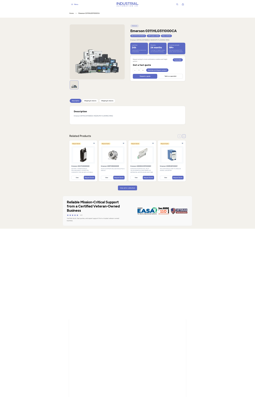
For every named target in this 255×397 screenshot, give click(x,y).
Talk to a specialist (170, 76)
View (77, 177)
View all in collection (127, 188)
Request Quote (89, 177)
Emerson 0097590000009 (110, 166)
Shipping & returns (90, 101)
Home (71, 13)
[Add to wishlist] (94, 143)
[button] (179, 136)
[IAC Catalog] (127, 4)
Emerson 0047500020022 (80, 166)
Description (75, 101)
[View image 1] (74, 85)
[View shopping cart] (182, 4)
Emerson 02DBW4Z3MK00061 (140, 166)
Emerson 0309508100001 (169, 166)
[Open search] (177, 4)
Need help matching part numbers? (157, 70)
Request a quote (145, 76)
